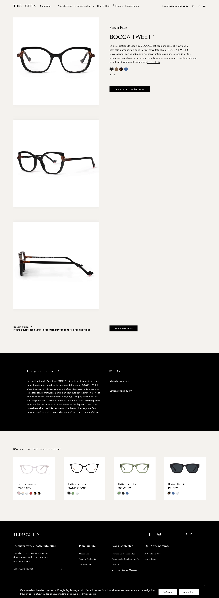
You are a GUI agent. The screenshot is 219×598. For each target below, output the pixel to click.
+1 (44, 493)
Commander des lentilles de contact (126, 560)
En (204, 6)
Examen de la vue (88, 559)
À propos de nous (153, 554)
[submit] (60, 569)
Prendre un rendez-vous (129, 89)
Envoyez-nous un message (124, 570)
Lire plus (153, 62)
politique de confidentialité (81, 594)
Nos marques (85, 565)
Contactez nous (123, 328)
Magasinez (84, 554)
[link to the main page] (24, 6)
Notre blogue (151, 559)
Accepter (189, 592)
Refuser (168, 592)
